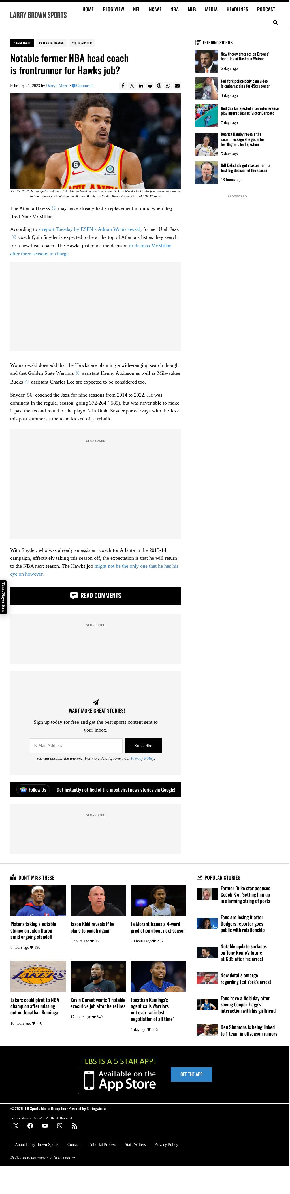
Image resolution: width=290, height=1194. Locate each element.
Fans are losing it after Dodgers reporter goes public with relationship (243, 923)
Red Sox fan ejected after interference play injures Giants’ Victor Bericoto (250, 111)
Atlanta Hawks (52, 43)
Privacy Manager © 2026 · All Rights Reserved (41, 1118)
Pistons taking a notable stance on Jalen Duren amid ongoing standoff (33, 930)
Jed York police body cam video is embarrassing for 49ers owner (245, 83)
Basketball (22, 43)
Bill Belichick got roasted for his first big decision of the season (245, 168)
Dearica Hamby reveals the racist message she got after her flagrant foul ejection (242, 138)
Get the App (191, 1074)
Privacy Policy (142, 758)
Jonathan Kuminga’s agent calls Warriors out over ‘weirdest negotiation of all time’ (152, 1009)
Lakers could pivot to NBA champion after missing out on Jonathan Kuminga (34, 1006)
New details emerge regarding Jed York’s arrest (246, 978)
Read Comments (100, 595)
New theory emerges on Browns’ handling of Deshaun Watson (245, 56)
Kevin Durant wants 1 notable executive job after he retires (98, 1003)
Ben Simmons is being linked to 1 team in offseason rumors (249, 1030)
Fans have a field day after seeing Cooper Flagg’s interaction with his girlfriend (248, 1004)
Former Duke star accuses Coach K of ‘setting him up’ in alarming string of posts (245, 894)
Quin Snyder (83, 43)
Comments (84, 85)
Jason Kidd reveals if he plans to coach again (92, 927)
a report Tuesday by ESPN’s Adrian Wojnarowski (89, 229)
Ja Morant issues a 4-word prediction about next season (158, 927)
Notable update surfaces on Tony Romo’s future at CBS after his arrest (244, 952)
